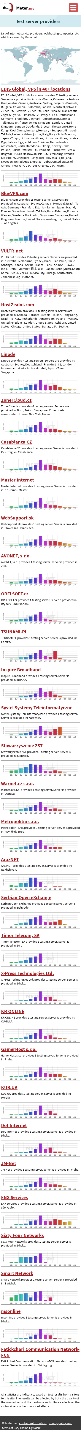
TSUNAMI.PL (14, 632)
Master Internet (17, 480)
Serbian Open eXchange (26, 897)
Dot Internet (14, 1125)
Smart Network (17, 1273)
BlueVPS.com (14, 193)
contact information (32, 1423)
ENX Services (14, 1197)
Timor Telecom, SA (20, 935)
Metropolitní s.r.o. (20, 821)
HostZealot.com (17, 305)
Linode (8, 354)
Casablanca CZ (16, 442)
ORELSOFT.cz (14, 594)
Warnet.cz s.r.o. (17, 783)
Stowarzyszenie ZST (22, 746)
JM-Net (8, 1163)
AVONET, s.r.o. (16, 556)
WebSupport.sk (17, 518)
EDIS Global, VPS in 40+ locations (35, 89)
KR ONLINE (12, 1011)
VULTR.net (12, 251)
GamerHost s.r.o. (19, 1049)
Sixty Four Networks (22, 1235)
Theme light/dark (30, 1428)
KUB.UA (9, 1087)
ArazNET (10, 859)
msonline (11, 1311)
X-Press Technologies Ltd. (27, 973)
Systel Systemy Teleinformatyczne (36, 708)
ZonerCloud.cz (16, 400)
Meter (25, 8)
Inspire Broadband (21, 670)
